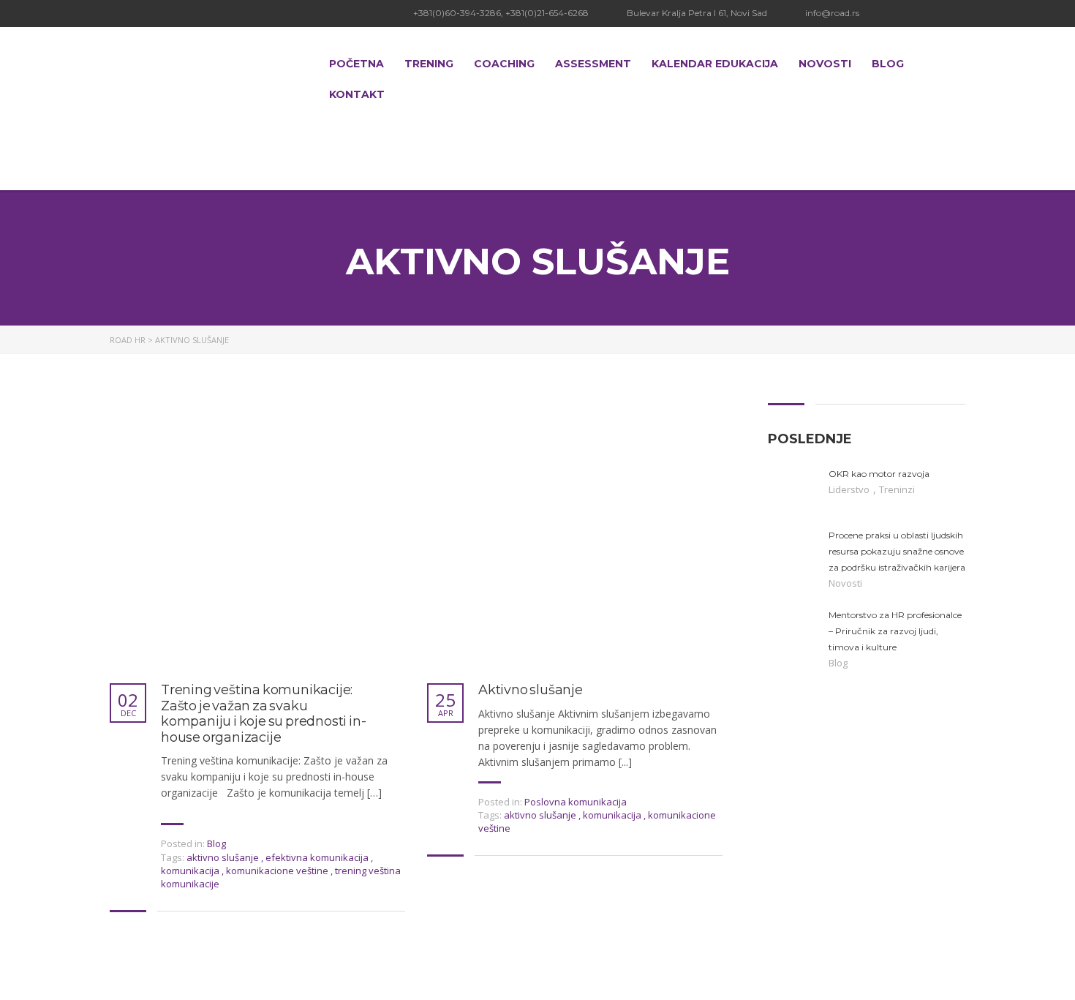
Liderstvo (850, 489)
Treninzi (897, 489)
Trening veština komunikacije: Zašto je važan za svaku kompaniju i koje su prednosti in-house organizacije (263, 714)
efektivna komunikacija (318, 857)
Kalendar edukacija (715, 63)
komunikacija (191, 870)
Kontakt (357, 94)
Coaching (504, 63)
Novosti (825, 63)
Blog (888, 63)
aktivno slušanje (223, 857)
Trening (428, 63)
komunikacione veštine (278, 870)
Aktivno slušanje (530, 690)
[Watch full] (245, 533)
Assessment (593, 63)
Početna (356, 63)
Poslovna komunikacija (575, 801)
